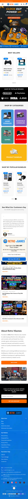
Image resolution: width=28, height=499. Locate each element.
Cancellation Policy (5, 445)
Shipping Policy (4, 438)
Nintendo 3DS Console (7, 69)
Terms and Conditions (6, 440)
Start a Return (4, 459)
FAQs (2, 423)
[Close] (25, 239)
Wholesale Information (6, 428)
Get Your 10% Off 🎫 (14, 259)
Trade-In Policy (4, 447)
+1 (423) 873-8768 (7, 467)
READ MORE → (5, 271)
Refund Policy (4, 435)
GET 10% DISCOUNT (14, 401)
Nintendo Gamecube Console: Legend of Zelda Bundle (7, 184)
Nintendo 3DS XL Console (21, 69)
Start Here (4, 418)
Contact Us (3, 461)
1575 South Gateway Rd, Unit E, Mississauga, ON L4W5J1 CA (12, 479)
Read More (14, 362)
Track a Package (5, 457)
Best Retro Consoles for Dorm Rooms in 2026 (13, 318)
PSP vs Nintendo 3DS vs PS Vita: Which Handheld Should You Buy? (11, 268)
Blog (2, 421)
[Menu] (2, 4)
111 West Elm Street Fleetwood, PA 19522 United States (14, 475)
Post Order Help (5, 451)
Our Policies (4, 432)
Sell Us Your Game (5, 426)
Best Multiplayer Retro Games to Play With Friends (12, 294)
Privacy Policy (4, 442)
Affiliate (3, 454)
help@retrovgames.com (8, 470)
